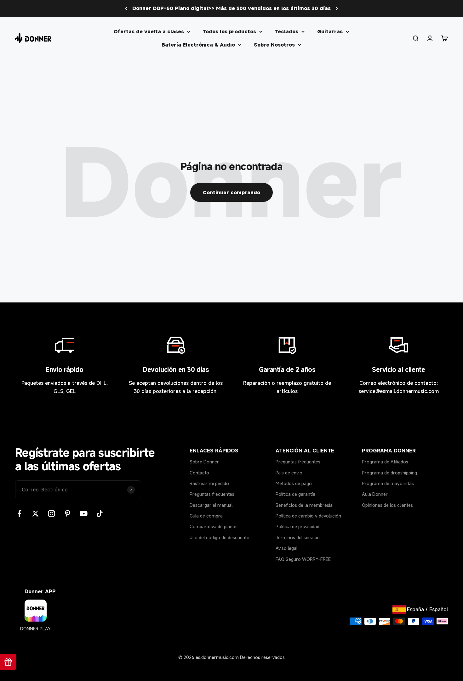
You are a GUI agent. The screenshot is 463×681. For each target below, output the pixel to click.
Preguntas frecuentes (212, 494)
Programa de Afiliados (385, 462)
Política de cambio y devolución (308, 516)
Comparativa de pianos (213, 526)
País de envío (289, 473)
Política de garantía (295, 494)
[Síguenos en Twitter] (35, 513)
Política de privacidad (297, 526)
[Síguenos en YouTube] (83, 513)
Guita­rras (330, 31)
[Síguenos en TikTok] (99, 513)
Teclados (286, 31)
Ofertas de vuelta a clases (149, 31)
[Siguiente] (337, 8)
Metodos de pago (294, 483)
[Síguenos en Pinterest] (67, 513)
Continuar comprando (231, 192)
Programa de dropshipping (389, 473)
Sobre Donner (204, 462)
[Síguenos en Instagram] (51, 513)
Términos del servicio (298, 537)
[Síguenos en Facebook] (19, 513)
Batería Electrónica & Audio (198, 44)
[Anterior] (126, 8)
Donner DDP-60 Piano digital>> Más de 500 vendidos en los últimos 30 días (231, 8)
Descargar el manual (211, 505)
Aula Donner (375, 494)
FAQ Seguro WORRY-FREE (303, 559)
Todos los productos (229, 31)
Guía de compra (206, 516)
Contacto (199, 473)
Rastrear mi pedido (209, 483)
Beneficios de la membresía (304, 505)
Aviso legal (286, 548)
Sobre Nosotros (274, 44)
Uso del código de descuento (219, 537)
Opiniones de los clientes (387, 505)
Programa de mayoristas (388, 483)
